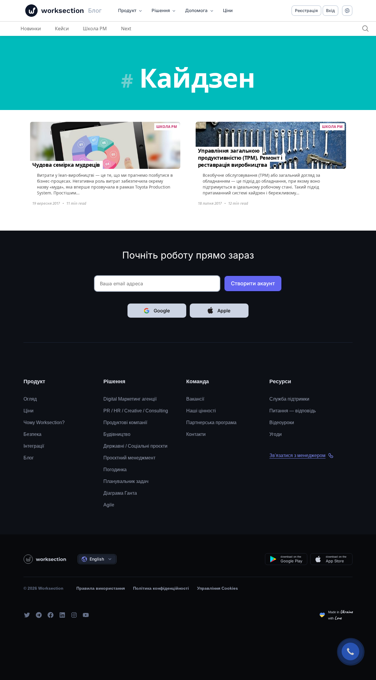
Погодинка (115, 469)
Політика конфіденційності (161, 588)
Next (126, 28)
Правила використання (100, 588)
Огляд (30, 398)
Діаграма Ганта (120, 493)
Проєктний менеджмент (129, 457)
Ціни (28, 410)
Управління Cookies (217, 588)
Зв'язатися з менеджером (297, 455)
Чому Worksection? (44, 422)
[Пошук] (365, 28)
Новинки (31, 28)
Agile (108, 504)
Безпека (32, 434)
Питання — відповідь (292, 410)
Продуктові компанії (125, 422)
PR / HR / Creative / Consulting (135, 410)
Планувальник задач (125, 481)
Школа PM (95, 28)
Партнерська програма (211, 422)
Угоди (275, 434)
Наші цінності (201, 410)
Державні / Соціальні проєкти (135, 446)
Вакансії (195, 398)
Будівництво (116, 434)
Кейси (62, 28)
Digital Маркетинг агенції (130, 398)
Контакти (196, 434)
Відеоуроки (281, 422)
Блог (29, 457)
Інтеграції (34, 446)
